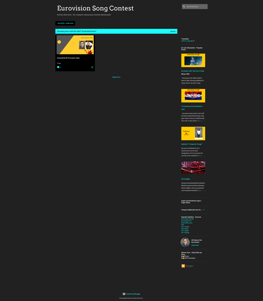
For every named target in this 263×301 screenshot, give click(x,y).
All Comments (189, 258)
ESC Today (185, 227)
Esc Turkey (185, 233)
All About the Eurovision (196, 241)
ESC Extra (184, 229)
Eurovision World (187, 219)
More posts (116, 77)
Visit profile (195, 245)
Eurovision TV (186, 221)
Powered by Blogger (132, 294)
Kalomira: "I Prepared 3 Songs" (191, 144)
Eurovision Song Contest (95, 8)
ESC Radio (185, 231)
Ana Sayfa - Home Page (65, 23)
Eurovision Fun (186, 223)
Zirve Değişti (185, 179)
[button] (92, 67)
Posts (186, 256)
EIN (182, 225)
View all (173, 31)
